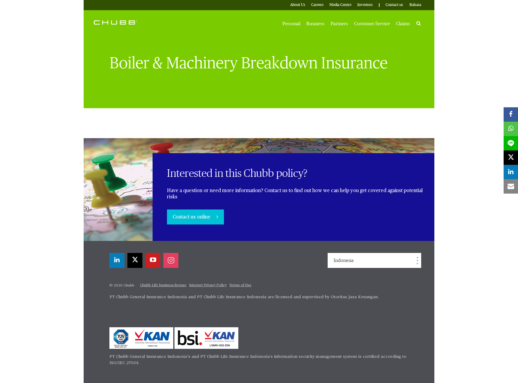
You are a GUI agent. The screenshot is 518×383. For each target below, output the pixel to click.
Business (315, 23)
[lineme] (511, 143)
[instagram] (170, 260)
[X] (134, 260)
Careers (317, 5)
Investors (365, 5)
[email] (511, 186)
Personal (291, 23)
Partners (339, 23)
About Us (297, 5)
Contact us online (192, 217)
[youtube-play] (152, 260)
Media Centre (340, 5)
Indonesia (343, 260)
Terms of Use (240, 285)
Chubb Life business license (163, 285)
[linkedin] (116, 260)
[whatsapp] (511, 129)
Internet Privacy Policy (208, 285)
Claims (403, 23)
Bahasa (415, 5)
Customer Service (372, 23)
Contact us (394, 5)
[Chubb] (115, 22)
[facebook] (511, 114)
